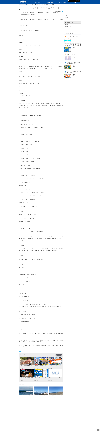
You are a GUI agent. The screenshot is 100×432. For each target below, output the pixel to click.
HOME (20, 4)
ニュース (25, 4)
